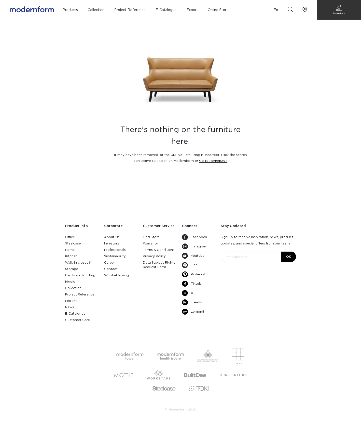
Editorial (71, 301)
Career (109, 262)
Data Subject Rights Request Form (159, 265)
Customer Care (77, 320)
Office (70, 237)
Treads (196, 302)
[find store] (305, 10)
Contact (111, 269)
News (69, 307)
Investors (111, 243)
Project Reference (130, 10)
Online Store (218, 10)
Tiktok (196, 283)
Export (192, 10)
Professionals (115, 250)
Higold (70, 281)
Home (70, 250)
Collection (73, 288)
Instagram (199, 246)
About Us (112, 237)
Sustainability (115, 256)
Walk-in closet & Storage (78, 266)
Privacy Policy (154, 256)
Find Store (151, 237)
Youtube (198, 255)
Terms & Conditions (159, 250)
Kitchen (71, 256)
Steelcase (73, 243)
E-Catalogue (166, 10)
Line (194, 265)
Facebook (199, 237)
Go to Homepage (213, 161)
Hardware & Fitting (80, 275)
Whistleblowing (116, 275)
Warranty (150, 243)
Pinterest (198, 274)
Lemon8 (197, 311)
